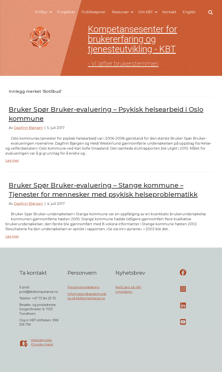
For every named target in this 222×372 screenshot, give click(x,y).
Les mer (12, 160)
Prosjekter (66, 12)
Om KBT (145, 12)
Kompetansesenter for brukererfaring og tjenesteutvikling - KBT (132, 39)
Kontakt (169, 12)
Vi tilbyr (41, 12)
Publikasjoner (94, 12)
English (189, 12)
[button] (51, 12)
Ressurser (120, 12)
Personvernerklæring (83, 287)
